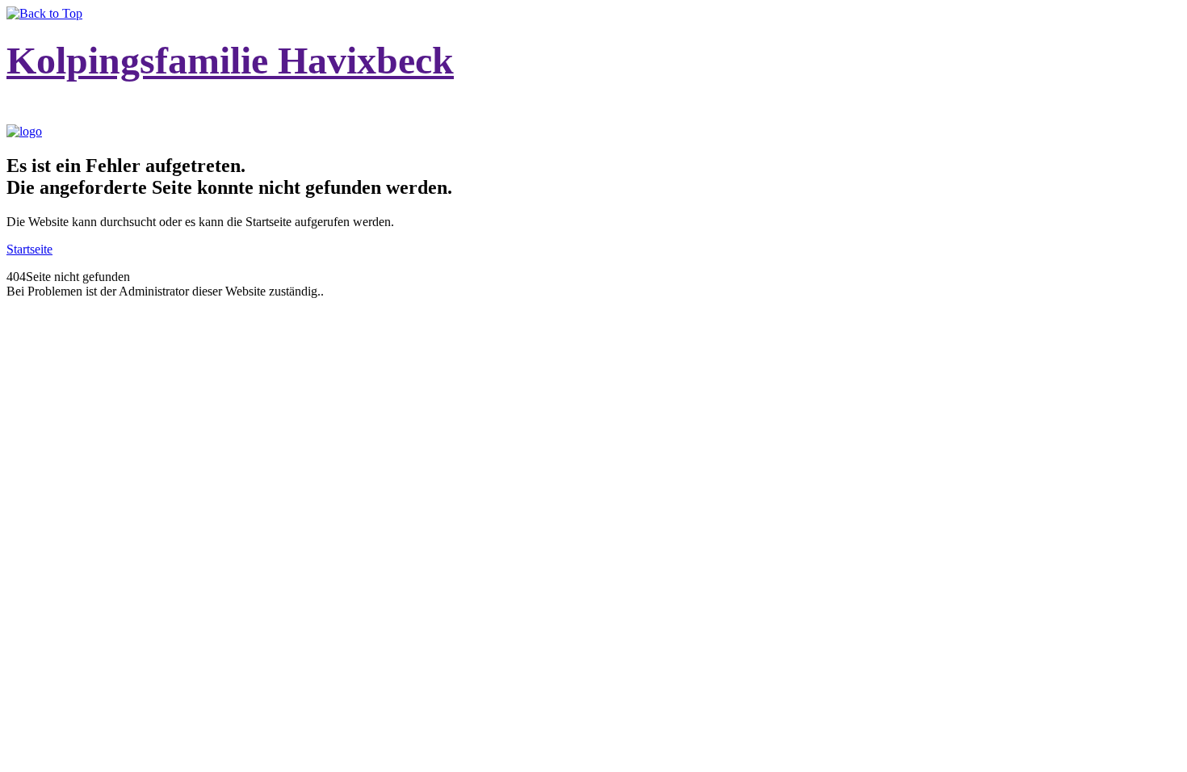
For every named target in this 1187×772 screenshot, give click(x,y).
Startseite (29, 249)
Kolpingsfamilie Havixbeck (230, 60)
